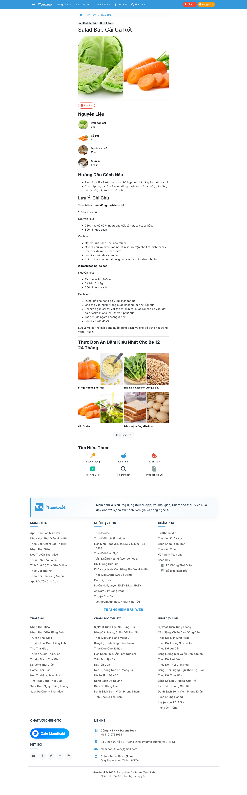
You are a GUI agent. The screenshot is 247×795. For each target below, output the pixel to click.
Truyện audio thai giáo (45, 654)
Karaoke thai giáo (42, 664)
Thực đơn (106, 14)
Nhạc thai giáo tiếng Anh (47, 632)
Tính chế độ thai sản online (48, 565)
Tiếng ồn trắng (168, 707)
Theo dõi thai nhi (41, 570)
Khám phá (102, 4)
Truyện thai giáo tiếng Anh (48, 643)
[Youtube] (33, 755)
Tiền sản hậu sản (105, 659)
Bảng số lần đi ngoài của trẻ (177, 680)
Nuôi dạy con (83, 4)
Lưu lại (88, 105)
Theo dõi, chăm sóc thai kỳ (48, 543)
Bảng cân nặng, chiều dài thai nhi (116, 632)
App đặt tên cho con (44, 581)
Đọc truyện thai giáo (44, 554)
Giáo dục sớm (103, 580)
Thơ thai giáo (39, 648)
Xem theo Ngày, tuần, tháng (49, 686)
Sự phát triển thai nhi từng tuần (115, 627)
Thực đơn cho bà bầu (44, 560)
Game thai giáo (40, 670)
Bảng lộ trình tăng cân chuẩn (114, 643)
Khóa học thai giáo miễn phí (48, 538)
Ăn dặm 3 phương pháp (109, 591)
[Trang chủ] (81, 15)
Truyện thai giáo (41, 637)
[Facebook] (42, 755)
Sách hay (164, 560)
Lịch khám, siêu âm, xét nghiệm (115, 654)
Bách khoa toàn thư (171, 543)
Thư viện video (167, 549)
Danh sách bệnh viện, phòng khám (117, 691)
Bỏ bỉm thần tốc (176, 570)
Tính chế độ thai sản (108, 697)
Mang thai (63, 4)
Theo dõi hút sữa (169, 659)
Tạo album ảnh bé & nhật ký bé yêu (117, 601)
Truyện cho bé (103, 596)
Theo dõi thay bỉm (170, 675)
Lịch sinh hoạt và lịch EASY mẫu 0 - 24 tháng (119, 545)
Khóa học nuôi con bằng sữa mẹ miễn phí (121, 569)
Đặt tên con (102, 664)
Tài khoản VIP (167, 533)
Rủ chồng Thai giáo (178, 565)
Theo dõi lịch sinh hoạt (109, 538)
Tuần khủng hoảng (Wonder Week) (116, 558)
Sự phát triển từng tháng (174, 627)
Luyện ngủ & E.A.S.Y (171, 702)
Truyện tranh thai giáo (45, 659)
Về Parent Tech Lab (170, 554)
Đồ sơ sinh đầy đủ (106, 675)
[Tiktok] (59, 755)
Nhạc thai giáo (40, 549)
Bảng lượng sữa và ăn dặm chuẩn (180, 654)
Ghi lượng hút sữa (106, 564)
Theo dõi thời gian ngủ (173, 664)
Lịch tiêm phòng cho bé (173, 686)
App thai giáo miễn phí (45, 533)
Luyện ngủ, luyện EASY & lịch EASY (117, 585)
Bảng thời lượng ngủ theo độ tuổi (181, 670)
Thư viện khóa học (170, 538)
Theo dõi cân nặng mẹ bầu (47, 576)
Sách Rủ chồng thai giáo (46, 691)
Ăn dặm (91, 14)
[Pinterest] (68, 755)
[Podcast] (51, 755)
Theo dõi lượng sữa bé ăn (175, 643)
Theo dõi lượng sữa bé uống (113, 574)
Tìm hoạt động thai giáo (46, 680)
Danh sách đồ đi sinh (108, 680)
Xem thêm (121, 435)
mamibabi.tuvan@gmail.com (119, 749)
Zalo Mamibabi (53, 733)
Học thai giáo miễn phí (45, 675)
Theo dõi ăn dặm (169, 648)
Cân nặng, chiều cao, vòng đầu (179, 632)
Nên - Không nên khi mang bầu (114, 670)
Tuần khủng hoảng (170, 697)
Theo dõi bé (102, 533)
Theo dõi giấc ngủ (106, 553)
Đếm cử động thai (106, 686)
